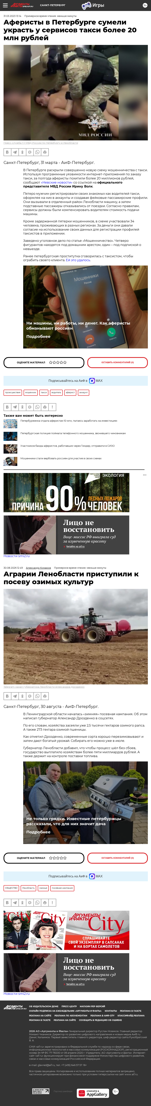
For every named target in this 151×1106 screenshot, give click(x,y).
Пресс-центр (69, 1006)
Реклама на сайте (40, 1015)
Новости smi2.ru (17, 556)
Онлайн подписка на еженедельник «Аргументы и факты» (65, 1011)
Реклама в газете (130, 1011)
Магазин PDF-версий (92, 1006)
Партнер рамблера (63, 1091)
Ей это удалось (78, 260)
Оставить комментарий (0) (117, 362)
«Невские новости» (57, 182)
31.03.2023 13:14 (12, 16)
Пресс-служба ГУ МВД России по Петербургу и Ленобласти (41, 142)
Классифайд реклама (131, 1015)
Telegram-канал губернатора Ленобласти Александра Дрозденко (44, 686)
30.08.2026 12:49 (13, 567)
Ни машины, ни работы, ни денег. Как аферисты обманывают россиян (78, 326)
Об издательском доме (43, 1006)
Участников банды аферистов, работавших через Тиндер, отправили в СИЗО (67, 445)
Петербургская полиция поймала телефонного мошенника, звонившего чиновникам (73, 433)
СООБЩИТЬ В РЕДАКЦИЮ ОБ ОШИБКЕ (100, 1020)
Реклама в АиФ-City (102, 1015)
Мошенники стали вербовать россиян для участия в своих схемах (60, 458)
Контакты (111, 1011)
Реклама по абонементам (70, 1015)
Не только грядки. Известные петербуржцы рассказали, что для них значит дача (73, 821)
